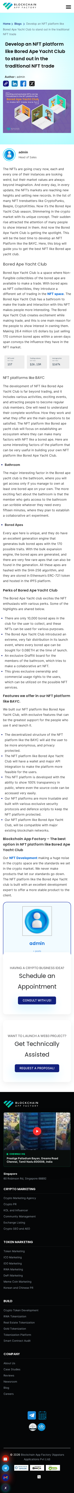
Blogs (18, 23)
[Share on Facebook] (7, 87)
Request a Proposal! (37, 1068)
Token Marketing (14, 1251)
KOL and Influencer (16, 1210)
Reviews (9, 1375)
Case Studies (12, 1369)
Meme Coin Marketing (17, 1281)
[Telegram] (32, 1415)
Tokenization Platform (17, 1334)
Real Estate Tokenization (19, 1322)
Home (6, 23)
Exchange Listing (14, 1222)
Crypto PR (10, 1204)
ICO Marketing (13, 1257)
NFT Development (23, 858)
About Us (9, 1363)
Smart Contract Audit (17, 1340)
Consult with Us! (37, 1000)
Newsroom (10, 1381)
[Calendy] (42, 1415)
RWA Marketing (13, 1269)
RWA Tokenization (15, 1316)
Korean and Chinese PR (18, 1287)
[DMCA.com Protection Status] (37, 1469)
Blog (6, 1387)
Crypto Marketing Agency (20, 1198)
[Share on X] (33, 87)
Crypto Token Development (21, 1310)
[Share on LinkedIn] (16, 87)
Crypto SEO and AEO (17, 1228)
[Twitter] (39, 1476)
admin (37, 943)
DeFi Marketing (13, 1275)
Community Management (20, 1216)
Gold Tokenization (15, 1328)
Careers (9, 1393)
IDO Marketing (13, 1263)
